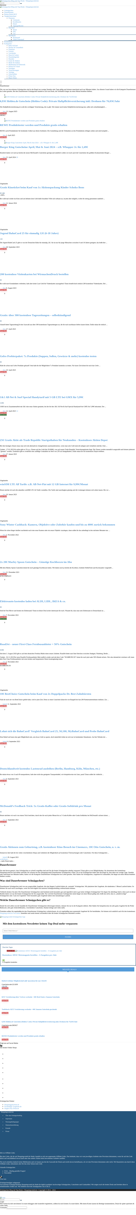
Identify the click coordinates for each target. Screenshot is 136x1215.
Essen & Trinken (14, 61)
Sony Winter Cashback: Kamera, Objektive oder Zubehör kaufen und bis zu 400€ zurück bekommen (57, 524)
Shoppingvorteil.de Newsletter (10, 913)
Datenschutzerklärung (12, 1125)
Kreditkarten (17, 22)
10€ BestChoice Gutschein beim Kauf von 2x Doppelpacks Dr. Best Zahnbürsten (45, 693)
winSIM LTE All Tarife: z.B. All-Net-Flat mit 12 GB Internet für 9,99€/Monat (44, 484)
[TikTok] (1, 1046)
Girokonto (16, 20)
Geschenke (12, 53)
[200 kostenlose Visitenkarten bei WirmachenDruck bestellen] (12, 270)
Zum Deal (3, 113)
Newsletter (7, 1173)
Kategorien (8, 44)
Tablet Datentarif (18, 39)
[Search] (1, 84)
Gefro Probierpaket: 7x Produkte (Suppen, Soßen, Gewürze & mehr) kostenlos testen (48, 356)
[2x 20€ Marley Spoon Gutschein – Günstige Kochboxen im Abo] (12, 558)
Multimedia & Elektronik (16, 64)
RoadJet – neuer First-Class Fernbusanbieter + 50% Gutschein (36, 644)
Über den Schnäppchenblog (14, 1115)
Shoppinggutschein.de (11, 1105)
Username (3, 1207)
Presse (7, 1131)
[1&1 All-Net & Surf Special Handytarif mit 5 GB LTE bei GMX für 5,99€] (12, 393)
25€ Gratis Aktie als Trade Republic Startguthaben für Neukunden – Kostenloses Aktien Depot (54, 440)
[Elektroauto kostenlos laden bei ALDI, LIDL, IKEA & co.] (12, 597)
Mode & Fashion (14, 63)
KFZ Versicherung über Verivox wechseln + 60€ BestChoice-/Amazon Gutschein (31, 997)
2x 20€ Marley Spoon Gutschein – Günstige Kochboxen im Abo (36, 562)
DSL (14, 32)
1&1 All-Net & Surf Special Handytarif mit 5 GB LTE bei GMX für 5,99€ (41, 397)
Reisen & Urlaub (14, 66)
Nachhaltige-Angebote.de (12, 1106)
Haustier (11, 59)
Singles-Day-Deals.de (11, 1108)
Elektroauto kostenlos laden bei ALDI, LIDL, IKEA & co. (33, 601)
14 (17, 411)
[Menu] (1, 82)
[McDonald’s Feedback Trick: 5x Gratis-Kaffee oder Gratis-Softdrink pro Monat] (12, 802)
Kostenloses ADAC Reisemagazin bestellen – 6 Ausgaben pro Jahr (29, 955)
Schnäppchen (8, 10)
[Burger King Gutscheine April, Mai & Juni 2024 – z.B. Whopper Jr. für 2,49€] (31, 143)
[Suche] (21, 3)
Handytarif (16, 37)
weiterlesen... (4, 859)
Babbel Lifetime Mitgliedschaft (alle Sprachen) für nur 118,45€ (24, 981)
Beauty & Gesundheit (15, 47)
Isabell (5, 704)
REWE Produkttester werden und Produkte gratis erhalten (33, 125)
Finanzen (11, 49)
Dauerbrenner (8, 12)
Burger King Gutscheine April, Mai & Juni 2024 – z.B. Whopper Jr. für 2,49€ (44, 147)
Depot (15, 24)
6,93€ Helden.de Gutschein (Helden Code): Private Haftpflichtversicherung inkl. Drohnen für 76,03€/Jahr (60, 101)
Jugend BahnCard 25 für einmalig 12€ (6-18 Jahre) (29, 233)
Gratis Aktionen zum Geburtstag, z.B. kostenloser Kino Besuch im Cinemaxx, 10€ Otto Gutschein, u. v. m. (60, 847)
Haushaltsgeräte (13, 57)
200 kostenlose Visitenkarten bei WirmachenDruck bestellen (34, 274)
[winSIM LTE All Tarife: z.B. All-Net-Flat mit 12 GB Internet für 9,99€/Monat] (12, 477)
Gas (14, 33)
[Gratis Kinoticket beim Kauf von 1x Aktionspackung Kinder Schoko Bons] (12, 180)
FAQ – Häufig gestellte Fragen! (15, 1171)
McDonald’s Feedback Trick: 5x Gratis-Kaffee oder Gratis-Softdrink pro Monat (45, 806)
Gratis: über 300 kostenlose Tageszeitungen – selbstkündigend (35, 315)
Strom (15, 30)
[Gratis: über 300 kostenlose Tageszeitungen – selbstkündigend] (12, 311)
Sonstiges (11, 68)
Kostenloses (8, 42)
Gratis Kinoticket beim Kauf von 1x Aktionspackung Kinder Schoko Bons (42, 187)
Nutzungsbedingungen (12, 1122)
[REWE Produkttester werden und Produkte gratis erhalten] (24, 121)
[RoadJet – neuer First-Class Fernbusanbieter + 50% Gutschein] (12, 640)
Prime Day (12, 76)
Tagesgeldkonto (18, 26)
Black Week (12, 78)
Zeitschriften (12, 74)
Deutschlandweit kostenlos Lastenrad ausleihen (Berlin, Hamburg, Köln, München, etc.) (50, 768)
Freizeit (10, 51)
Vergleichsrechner (10, 16)
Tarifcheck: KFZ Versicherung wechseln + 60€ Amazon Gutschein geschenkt (29, 1009)
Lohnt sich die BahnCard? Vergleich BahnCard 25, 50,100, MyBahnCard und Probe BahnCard (54, 731)
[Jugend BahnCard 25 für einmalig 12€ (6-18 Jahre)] (12, 226)
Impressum (9, 1118)
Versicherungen (13, 70)
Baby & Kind (13, 45)
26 (17, 157)
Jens (4, 111)
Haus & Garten (13, 55)
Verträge (11, 72)
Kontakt (8, 1128)
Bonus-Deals (10, 14)
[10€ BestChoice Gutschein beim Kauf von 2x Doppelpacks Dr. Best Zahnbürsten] (12, 686)
